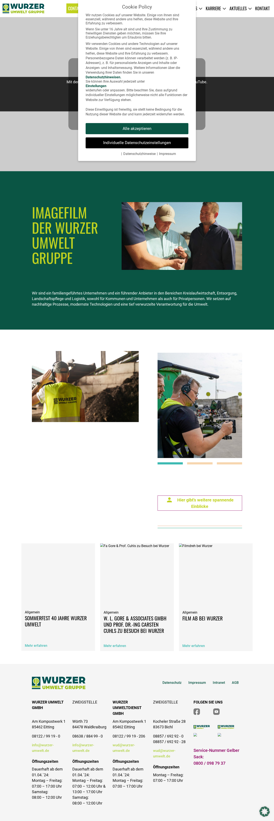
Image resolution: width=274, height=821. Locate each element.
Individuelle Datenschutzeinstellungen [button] (137, 142)
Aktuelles (238, 8)
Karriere (213, 8)
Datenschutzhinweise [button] (139, 154)
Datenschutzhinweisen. (103, 77)
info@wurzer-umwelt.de (43, 748)
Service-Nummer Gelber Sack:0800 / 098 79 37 (216, 757)
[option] (199, 406)
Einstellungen (96, 86)
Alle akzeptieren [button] (137, 128)
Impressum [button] (167, 154)
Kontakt (262, 8)
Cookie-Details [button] (109, 154)
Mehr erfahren (36, 646)
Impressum (197, 683)
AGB (235, 683)
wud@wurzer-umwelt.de (124, 748)
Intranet (219, 683)
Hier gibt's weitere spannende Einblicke (205, 503)
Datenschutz (172, 683)
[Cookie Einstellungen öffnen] (264, 811)
